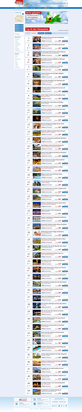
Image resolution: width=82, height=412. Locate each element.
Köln (15, 57)
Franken (16, 55)
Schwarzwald (17, 66)
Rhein (16, 61)
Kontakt (66, 0)
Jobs (54, 0)
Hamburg (16, 56)
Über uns (58, 0)
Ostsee (16, 60)
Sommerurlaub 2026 (18, 44)
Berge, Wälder (17, 38)
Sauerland (16, 65)
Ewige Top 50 (48, 33)
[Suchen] (23, 14)
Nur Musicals (41, 33)
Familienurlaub (17, 39)
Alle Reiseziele (17, 67)
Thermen (16, 47)
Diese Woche (33, 33)
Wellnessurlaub (17, 49)
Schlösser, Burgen (17, 43)
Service (62, 0)
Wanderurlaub (17, 48)
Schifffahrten (17, 42)
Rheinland (16, 62)
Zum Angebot (65, 41)
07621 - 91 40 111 (60, 402)
